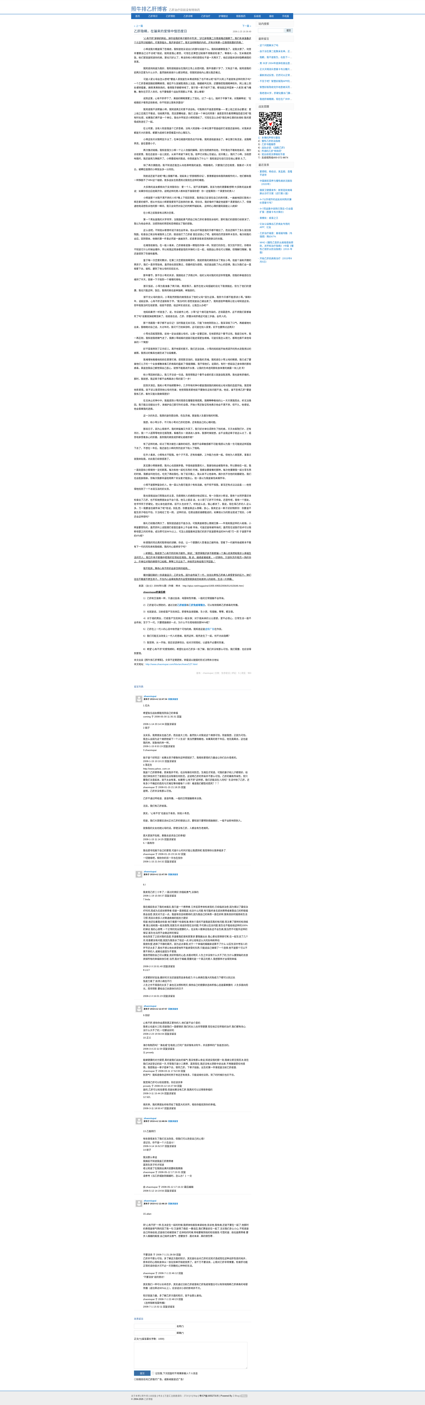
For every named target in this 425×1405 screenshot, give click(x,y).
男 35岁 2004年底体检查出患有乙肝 (278, 63)
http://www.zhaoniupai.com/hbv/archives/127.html (171, 664)
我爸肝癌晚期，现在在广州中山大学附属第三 (283, 99)
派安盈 (153, 1396)
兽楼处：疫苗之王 (269, 218)
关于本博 (135, 1396)
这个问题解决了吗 (269, 45)
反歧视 (257, 16)
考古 (160, 1396)
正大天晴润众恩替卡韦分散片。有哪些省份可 (283, 69)
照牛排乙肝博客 (149, 9)
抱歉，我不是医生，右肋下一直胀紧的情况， (283, 57)
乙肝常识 (153, 16)
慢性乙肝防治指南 (271, 141)
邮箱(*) (180, 1333)
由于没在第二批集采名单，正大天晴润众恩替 (283, 51)
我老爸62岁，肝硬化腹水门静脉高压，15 (281, 93)
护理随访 (223, 16)
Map (195, 1396)
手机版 (285, 16)
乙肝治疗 (205, 16)
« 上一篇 (138, 26)
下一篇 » (246, 26)
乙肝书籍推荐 (269, 144)
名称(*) (180, 1326)
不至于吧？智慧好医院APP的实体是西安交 (282, 81)
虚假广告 (209, 629)
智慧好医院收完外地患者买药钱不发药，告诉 (283, 87)
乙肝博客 (148, 1399)
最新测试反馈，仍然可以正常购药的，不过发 (283, 75)
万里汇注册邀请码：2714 (176, 1396)
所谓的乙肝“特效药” (272, 151)
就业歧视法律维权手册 (273, 154)
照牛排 (145, 1396)
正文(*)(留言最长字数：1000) (149, 1339)
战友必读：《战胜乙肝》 (274, 147)
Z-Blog (236, 1396)
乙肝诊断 (188, 16)
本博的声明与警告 (271, 137)
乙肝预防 (170, 16)
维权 (271, 16)
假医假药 (241, 16)
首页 (137, 16)
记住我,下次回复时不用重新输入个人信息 (176, 1373)
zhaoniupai (150, 696)
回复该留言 (173, 699)
